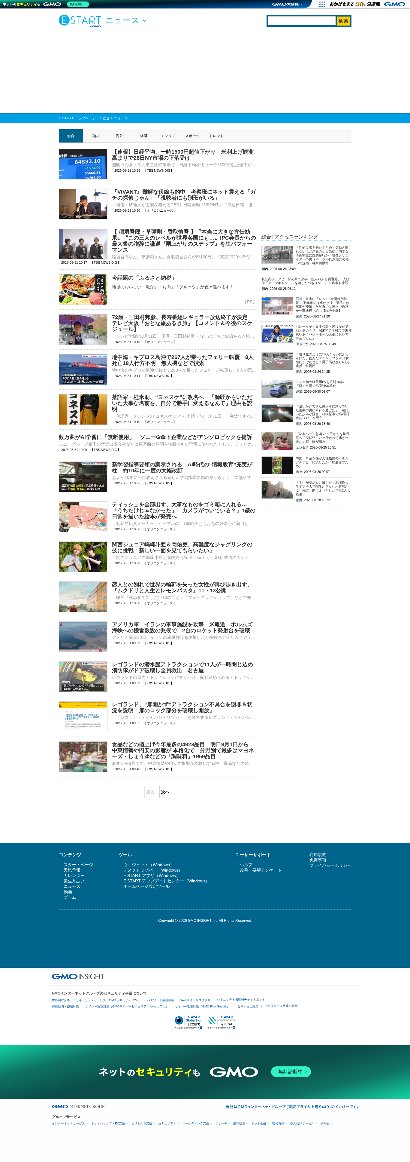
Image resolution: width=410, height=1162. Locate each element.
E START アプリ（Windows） (151, 875)
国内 (95, 136)
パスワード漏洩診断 (160, 1000)
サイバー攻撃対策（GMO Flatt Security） (203, 1006)
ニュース (121, 118)
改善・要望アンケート (261, 870)
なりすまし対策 (247, 1006)
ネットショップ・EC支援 (108, 1123)
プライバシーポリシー (330, 865)
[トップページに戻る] (81, 20)
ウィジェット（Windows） (148, 864)
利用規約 (317, 854)
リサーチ (221, 1123)
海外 (119, 136)
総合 (106, 118)
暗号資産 (278, 1123)
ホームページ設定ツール (146, 886)
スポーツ (192, 136)
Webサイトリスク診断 (195, 1000)
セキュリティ (167, 1123)
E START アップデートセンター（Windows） (166, 880)
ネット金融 (258, 1123)
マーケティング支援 (195, 1123)
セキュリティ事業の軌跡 (281, 1005)
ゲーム (70, 897)
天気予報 (72, 870)
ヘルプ (246, 864)
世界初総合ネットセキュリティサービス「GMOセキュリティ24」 (96, 1000)
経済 (143, 136)
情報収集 (239, 1123)
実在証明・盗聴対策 (65, 1006)
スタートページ (78, 864)
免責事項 (317, 859)
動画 (68, 891)
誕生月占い (74, 880)
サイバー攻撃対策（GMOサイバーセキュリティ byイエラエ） (127, 1006)
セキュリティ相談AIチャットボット (241, 999)
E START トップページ (77, 118)
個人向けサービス (302, 1123)
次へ (165, 791)
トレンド (216, 136)
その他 (324, 1123)
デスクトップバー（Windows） (152, 870)
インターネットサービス (68, 1123)
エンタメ (168, 136)
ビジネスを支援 (141, 1123)
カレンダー (74, 875)
